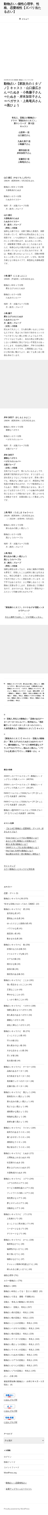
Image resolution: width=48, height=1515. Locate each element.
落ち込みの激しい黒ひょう (31, 684)
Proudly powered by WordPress (16, 1509)
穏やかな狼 (12, 964)
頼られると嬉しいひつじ (17, 1269)
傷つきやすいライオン (16, 1137)
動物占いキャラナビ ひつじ (16, 1240)
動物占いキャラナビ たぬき (22, 691)
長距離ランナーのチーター (18, 1081)
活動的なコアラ (13, 1208)
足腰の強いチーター (15, 1086)
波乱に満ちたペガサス (16, 1025)
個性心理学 (36, 691)
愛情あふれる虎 (13, 918)
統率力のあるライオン (16, 1132)
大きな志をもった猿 (15, 1050)
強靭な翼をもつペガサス (17, 1010)
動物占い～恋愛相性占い (16, 1483)
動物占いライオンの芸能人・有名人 (19, 1350)
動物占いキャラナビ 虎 (14, 909)
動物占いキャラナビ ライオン (17, 1128)
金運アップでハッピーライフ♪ (19, 1489)
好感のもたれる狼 (14, 949)
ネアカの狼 (12, 959)
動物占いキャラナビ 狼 (14, 945)
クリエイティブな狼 (15, 954)
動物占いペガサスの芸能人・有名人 (19, 1328)
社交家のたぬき (13, 1162)
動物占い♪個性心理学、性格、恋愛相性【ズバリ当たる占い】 (22, 7)
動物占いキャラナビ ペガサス (17, 688)
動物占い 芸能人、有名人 (15, 1307)
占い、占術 (8, 1376)
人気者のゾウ (12, 1218)
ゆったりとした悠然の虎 (17, 923)
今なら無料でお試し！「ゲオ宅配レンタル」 (24, 617)
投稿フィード (9, 1462)
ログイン (8, 1457)
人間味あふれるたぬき (16, 1157)
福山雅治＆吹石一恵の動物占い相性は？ (23, 854)
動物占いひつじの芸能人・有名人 (18, 1365)
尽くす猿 (11, 1055)
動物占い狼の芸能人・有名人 (16, 1318)
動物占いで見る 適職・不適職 (17, 1296)
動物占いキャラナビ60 (26, 80)
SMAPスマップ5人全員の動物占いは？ (22, 847)
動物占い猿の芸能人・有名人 (16, 1334)
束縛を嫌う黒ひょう (15, 1122)
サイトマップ (9, 866)
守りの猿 (11, 1040)
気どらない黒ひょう (15, 1106)
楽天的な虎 (12, 913)
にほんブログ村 (10, 1400)
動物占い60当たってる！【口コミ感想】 (21, 1291)
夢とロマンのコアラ (15, 1203)
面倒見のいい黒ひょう (16, 1096)
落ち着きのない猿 (14, 1045)
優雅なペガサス (13, 1020)
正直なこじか (12, 989)
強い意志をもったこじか (17, 984)
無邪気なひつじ (13, 1244)
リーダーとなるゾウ (15, 1229)
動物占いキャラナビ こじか (16, 980)
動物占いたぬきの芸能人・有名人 (18, 1355)
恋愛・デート (9, 893)
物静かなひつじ (13, 1259)
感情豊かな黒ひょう (15, 1111)
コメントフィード (11, 1467)
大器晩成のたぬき (37, 686)
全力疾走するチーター (16, 1076)
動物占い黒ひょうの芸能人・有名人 (23, 698)
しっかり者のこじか (15, 999)
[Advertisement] (24, 48)
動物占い (19, 693)
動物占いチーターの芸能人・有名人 (19, 1339)
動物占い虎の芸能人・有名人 (16, 1312)
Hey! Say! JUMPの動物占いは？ (19, 851)
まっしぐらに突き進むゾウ (18, 1223)
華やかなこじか (13, 994)
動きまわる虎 (12, 938)
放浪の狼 (11, 969)
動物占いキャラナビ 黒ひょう (17, 1092)
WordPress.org (10, 1473)
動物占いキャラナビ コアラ (16, 1179)
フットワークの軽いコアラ (18, 1193)
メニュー (25, 19)
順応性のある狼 (13, 974)
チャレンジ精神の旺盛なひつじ (20, 1264)
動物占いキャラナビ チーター (17, 1067)
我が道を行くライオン (16, 1147)
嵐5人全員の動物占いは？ (17, 844)
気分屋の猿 (12, 1060)
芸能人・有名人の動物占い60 (32, 693)
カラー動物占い (10, 1281)
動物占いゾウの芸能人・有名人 (17, 1371)
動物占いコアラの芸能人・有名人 (18, 1360)
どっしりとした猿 (14, 1035)
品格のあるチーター (15, 1071)
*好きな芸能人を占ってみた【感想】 (19, 904)
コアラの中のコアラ (15, 1183)
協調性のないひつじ (15, 1249)
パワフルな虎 (12, 928)
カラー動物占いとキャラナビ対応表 (19, 869)
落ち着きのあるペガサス (17, 1015)
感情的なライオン (14, 1142)
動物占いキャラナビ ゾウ (15, 1214)
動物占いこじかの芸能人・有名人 (18, 1323)
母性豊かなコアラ (14, 1198)
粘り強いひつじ (13, 1254)
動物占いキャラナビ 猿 (14, 1031)
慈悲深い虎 (12, 933)
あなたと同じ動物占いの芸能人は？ (21, 841)
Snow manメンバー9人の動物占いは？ (22, 838)
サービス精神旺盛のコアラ (18, 1188)
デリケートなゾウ (14, 1233)
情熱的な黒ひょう (14, 1117)
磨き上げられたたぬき (23, 686)
